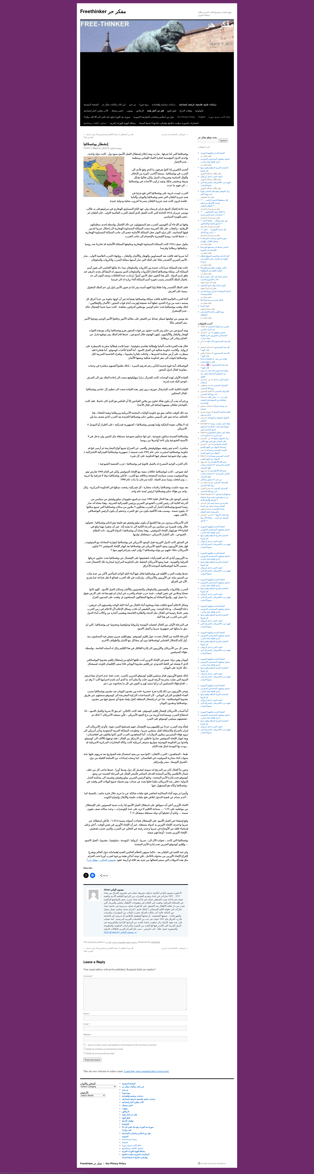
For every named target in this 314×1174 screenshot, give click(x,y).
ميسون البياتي (116, 147)
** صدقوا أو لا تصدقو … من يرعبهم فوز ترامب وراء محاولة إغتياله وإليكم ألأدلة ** (216, 497)
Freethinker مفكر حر (103, 11)
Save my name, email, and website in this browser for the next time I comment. (122, 1044)
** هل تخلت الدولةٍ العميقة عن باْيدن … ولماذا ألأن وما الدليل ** (214, 517)
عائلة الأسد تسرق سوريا (219, 116)
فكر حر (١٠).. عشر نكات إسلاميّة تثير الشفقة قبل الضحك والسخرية (214, 400)
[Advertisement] (157, 77)
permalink (155, 942)
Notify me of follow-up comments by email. (104, 1048)
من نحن (218, 479)
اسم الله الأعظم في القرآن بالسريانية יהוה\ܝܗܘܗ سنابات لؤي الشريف (215, 464)
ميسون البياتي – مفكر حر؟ (101, 859)
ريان (202, 370)
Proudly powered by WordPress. (214, 1163)
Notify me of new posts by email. (100, 1053)
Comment (88, 976)
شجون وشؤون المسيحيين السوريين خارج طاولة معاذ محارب (214, 335)
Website (87, 1034)
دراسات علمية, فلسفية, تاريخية (124, 942)
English (201, 116)
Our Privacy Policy (186, 116)
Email (86, 1023)
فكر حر (108, 942)
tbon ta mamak (206, 358)
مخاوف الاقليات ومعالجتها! (95, 123)
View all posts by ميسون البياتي (120, 932)
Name (86, 1013)
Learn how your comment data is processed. (146, 1071)
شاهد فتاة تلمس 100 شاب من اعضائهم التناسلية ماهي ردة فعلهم (214, 373)
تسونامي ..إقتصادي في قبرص (175, 134)
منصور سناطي (206, 479)
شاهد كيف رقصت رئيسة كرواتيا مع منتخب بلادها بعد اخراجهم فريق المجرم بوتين (215, 426)
